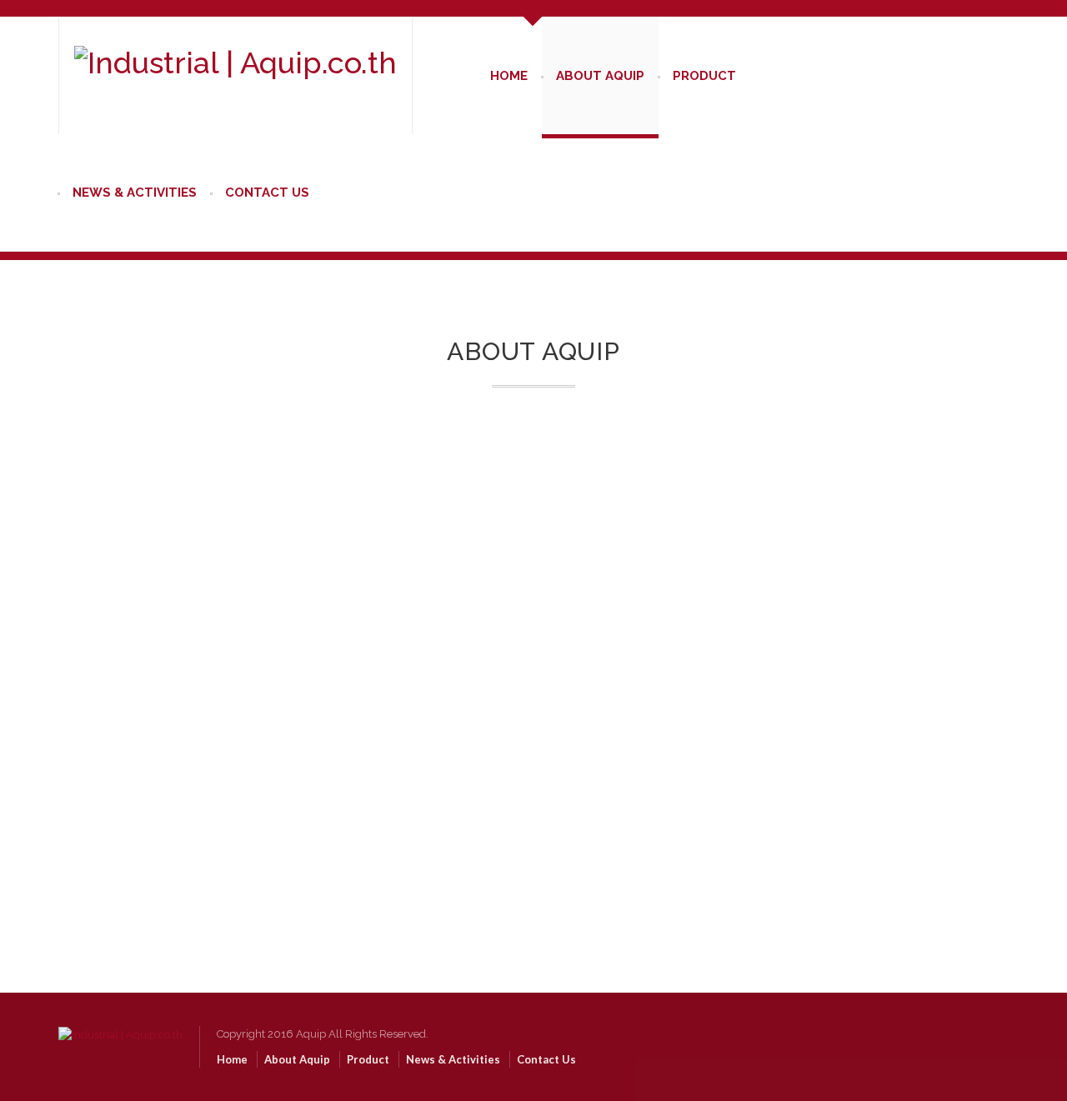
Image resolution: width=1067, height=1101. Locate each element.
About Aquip (600, 75)
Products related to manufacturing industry (199, 800)
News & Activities (135, 192)
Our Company (534, 598)
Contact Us (267, 192)
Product (704, 75)
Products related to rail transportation (183, 834)
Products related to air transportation (182, 817)
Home (509, 75)
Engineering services (143, 867)
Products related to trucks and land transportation (214, 850)
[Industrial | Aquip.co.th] (120, 1018)
